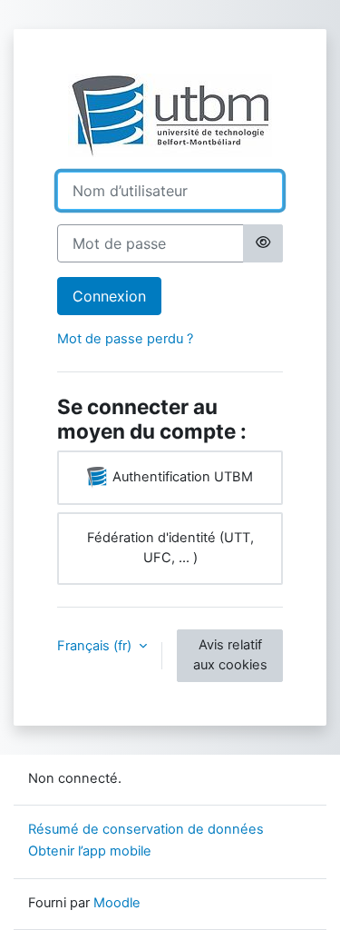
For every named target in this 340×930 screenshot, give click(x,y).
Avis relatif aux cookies (230, 655)
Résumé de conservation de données (146, 829)
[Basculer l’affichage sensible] (263, 243)
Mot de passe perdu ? (125, 339)
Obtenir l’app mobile (89, 851)
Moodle (117, 903)
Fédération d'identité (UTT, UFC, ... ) (170, 547)
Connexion (109, 296)
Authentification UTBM (181, 477)
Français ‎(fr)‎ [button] (96, 646)
